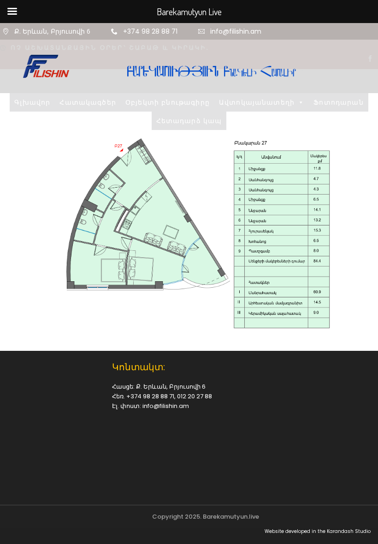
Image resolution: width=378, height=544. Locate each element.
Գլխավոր (62, 177)
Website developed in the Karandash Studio (318, 531)
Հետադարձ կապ (219, 196)
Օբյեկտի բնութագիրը (197, 177)
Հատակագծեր (117, 177)
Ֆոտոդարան (151, 196)
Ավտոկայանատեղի (286, 177)
